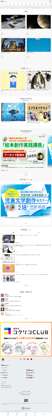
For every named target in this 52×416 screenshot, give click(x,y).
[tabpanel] (26, 203)
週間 (13, 232)
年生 (30, 3)
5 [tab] (27, 223)
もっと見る (26, 285)
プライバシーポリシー (29, 393)
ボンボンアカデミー (4, 381)
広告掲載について (22, 393)
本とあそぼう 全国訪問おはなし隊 (6, 387)
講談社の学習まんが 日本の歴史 (6, 385)
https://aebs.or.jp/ (3, 404)
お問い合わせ (24, 391)
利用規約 (28, 391)
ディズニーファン (3, 383)
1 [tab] (24, 223)
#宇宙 (2, 34)
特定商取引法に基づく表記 (26, 394)
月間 (38, 232)
